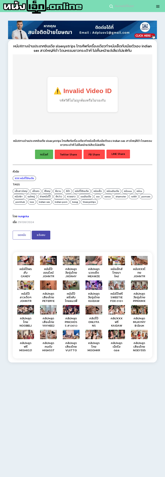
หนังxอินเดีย (113, 191)
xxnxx (107, 196)
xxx (98, 196)
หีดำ (68, 191)
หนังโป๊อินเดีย (27, 178)
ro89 (134, 196)
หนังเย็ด (98, 191)
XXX (17, 178)
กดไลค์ (44, 154)
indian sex (44, 202)
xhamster (121, 196)
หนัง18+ (19, 196)
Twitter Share (68, 154)
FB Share (94, 154)
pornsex (145, 196)
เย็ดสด (35, 191)
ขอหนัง (22, 235)
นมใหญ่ (31, 196)
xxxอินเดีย (85, 196)
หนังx (139, 191)
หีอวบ (58, 191)
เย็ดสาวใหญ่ (21, 191)
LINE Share (118, 154)
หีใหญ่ (47, 191)
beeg (75, 202)
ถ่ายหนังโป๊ (45, 196)
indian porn (61, 202)
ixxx (32, 202)
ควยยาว (71, 196)
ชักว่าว (59, 196)
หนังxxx (128, 191)
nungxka (23, 216)
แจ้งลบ (41, 235)
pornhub (20, 202)
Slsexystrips (89, 202)
